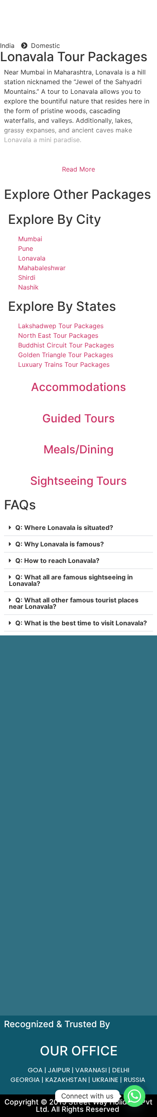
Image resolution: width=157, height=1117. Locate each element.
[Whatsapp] (134, 1096)
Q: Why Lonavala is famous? (59, 544)
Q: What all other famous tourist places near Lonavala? (73, 603)
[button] (78, 527)
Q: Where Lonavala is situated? (64, 527)
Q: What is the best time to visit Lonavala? (81, 623)
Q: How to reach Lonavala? (57, 560)
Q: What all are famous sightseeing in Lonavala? (71, 580)
